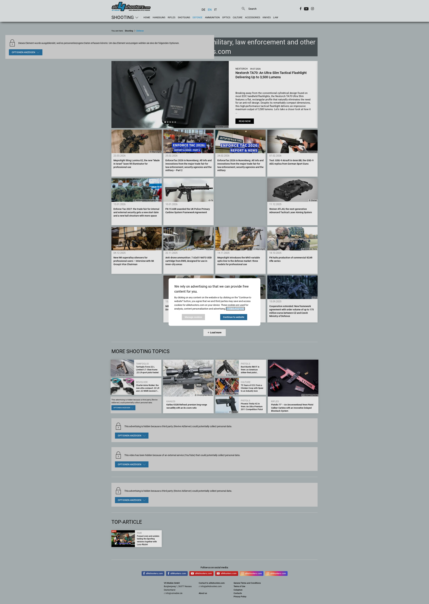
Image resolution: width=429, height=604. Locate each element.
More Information (235, 308)
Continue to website (233, 317)
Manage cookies (193, 317)
